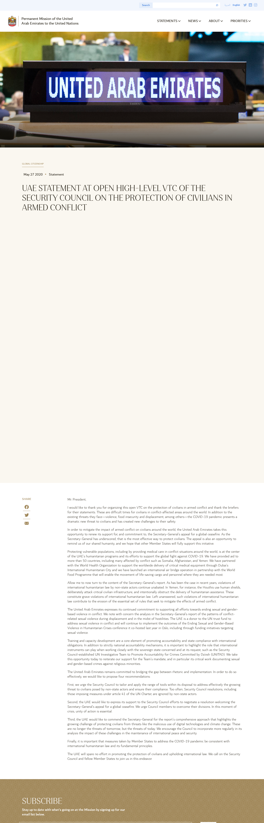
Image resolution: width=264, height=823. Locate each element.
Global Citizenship (33, 164)
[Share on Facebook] (27, 507)
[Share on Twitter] (27, 516)
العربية (227, 5)
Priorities (239, 21)
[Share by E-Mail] (27, 524)
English (236, 5)
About (214, 21)
